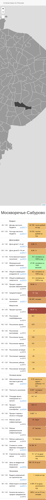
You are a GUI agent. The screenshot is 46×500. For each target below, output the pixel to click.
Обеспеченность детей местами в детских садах (17, 381)
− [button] (3, 12)
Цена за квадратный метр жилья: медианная (16, 464)
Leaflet (43, 205)
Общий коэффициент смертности (17, 279)
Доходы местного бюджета (15, 226)
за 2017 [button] (23, 227)
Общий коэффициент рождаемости (17, 272)
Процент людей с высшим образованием (17, 285)
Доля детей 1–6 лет (16, 244)
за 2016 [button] (23, 401)
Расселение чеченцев (17, 369)
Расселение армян (16, 324)
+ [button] (3, 8)
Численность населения (14, 300)
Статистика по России (13, 2)
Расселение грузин (16, 337)
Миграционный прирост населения (16, 264)
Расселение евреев (16, 343)
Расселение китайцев (17, 350)
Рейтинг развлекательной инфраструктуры (15, 430)
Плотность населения (17, 390)
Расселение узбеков (16, 362)
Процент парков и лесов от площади (16, 414)
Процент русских (15, 309)
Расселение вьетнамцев (13, 332)
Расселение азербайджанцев (15, 317)
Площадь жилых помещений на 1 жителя (15, 398)
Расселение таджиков (17, 356)
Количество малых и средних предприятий (17, 493)
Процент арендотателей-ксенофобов (15, 407)
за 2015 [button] (23, 259)
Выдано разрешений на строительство (17, 476)
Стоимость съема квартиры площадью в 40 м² (17, 447)
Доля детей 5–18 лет (17, 250)
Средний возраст (15, 293)
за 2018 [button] (23, 409)
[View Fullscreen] (3, 17)
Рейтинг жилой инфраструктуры (15, 421)
